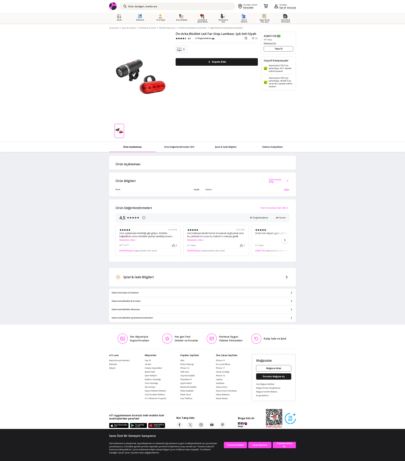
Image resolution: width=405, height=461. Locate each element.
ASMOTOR (270, 36)
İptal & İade (150, 372)
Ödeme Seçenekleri (153, 368)
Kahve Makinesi (223, 394)
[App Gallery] (156, 425)
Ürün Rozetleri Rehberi (155, 394)
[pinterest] (222, 427)
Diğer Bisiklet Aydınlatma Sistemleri (226, 27)
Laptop (219, 379)
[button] (285, 240)
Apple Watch (186, 383)
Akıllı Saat (184, 372)
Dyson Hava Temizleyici (226, 391)
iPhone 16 (220, 375)
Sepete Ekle (219, 62)
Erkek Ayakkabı (187, 391)
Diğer (287, 189)
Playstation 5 (186, 379)
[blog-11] (246, 425)
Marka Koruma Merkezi (119, 360)
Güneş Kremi (221, 387)
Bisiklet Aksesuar (167, 27)
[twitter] (190, 427)
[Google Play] (138, 425)
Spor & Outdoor (129, 27)
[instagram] (201, 427)
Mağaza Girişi (273, 368)
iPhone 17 (220, 368)
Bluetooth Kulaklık (188, 387)
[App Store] (119, 425)
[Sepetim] (266, 6)
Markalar (113, 364)
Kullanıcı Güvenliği (153, 379)
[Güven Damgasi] (290, 418)
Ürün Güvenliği (151, 383)
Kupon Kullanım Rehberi (155, 391)
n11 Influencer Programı (155, 398)
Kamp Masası (222, 398)
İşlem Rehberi (151, 375)
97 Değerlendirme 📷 (204, 38)
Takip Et (279, 49)
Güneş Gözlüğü (223, 372)
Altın (182, 360)
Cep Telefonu (186, 398)
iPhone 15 (220, 360)
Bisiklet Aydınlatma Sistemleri (193, 27)
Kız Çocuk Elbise (223, 364)
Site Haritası (150, 387)
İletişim (112, 368)
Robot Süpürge (187, 364)
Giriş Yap (291, 7)
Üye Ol (282, 7)
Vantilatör (220, 383)
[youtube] (212, 427)
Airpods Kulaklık (187, 375)
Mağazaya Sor (270, 43)
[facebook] (179, 427)
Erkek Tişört (185, 394)
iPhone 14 (184, 368)
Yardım (148, 364)
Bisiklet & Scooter (148, 27)
